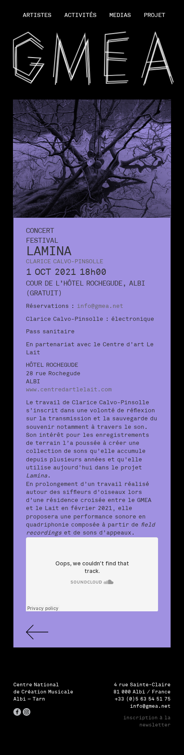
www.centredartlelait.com (69, 389)
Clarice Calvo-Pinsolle (64, 261)
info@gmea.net (100, 306)
